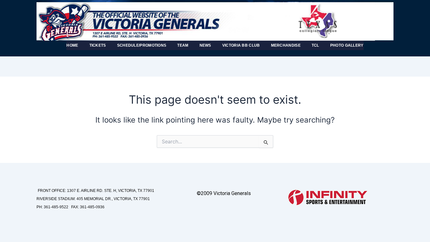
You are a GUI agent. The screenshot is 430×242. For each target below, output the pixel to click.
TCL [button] (315, 45)
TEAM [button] (182, 45)
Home (72, 45)
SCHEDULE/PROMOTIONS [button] (142, 45)
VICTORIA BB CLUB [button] (241, 45)
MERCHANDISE (286, 45)
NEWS (205, 45)
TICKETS (97, 45)
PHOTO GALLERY (347, 45)
